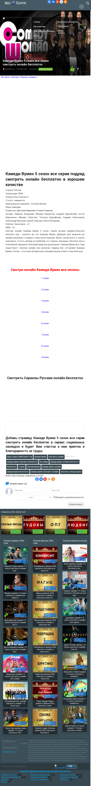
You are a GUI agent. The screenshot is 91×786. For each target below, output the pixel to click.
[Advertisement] (45, 401)
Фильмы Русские (9, 775)
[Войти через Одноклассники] (65, 2)
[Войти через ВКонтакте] (53, 2)
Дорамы (5, 779)
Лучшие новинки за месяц (75, 540)
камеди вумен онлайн (51, 467)
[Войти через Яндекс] (57, 2)
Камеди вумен (40, 457)
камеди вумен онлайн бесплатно (64, 462)
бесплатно (11, 467)
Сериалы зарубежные (11, 777)
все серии (44, 462)
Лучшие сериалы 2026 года (14, 541)
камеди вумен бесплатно (18, 472)
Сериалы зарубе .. (81, 531)
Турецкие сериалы (39, 777)
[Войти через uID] (49, 2)
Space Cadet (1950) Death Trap (19, 457)
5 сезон (21, 467)
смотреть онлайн (56, 457)
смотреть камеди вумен (71, 472)
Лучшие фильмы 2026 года (43, 541)
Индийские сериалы (69, 777)
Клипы (4, 782)
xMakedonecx (9, 69)
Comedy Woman (33, 467)
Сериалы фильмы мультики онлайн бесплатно (45, 771)
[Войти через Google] (61, 2)
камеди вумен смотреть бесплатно (22, 462)
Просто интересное (39, 779)
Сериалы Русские (45, 69)
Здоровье (64, 779)
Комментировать (76, 504)
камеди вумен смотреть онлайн (44, 472)
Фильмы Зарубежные (15, 531)
